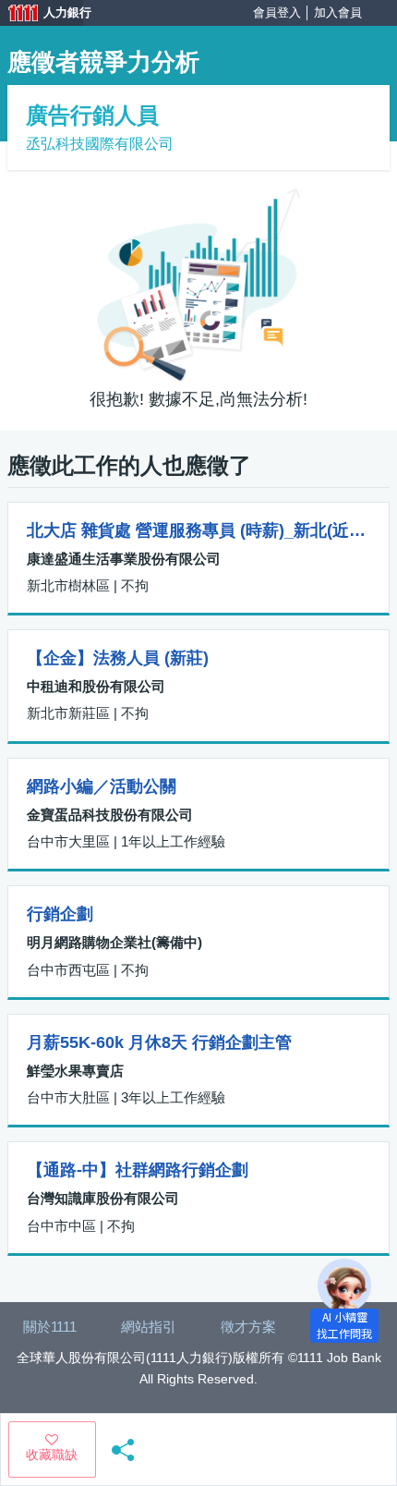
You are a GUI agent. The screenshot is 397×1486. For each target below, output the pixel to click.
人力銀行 (41, 15)
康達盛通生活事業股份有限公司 (124, 558)
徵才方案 (248, 1326)
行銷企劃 (60, 914)
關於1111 (50, 1326)
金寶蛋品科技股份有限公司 (110, 814)
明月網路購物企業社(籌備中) (114, 942)
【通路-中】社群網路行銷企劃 (137, 1170)
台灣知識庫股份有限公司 (103, 1198)
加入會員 (338, 12)
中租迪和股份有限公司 (96, 686)
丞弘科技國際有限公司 (100, 144)
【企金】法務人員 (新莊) (118, 658)
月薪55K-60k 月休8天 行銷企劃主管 (159, 1042)
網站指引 (148, 1326)
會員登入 (277, 12)
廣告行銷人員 (92, 115)
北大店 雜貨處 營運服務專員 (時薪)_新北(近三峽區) (198, 530)
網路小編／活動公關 (101, 786)
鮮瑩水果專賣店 (75, 1070)
